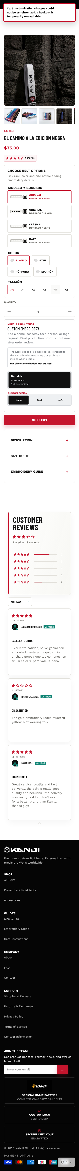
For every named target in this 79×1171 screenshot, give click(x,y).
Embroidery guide (27, 472)
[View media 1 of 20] (12, 116)
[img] (39, 616)
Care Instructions (16, 939)
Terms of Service (15, 1026)
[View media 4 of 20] (64, 116)
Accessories (12, 900)
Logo (60, 400)
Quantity (10, 302)
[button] (14, 158)
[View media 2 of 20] (29, 116)
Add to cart (39, 420)
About (8, 957)
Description (22, 440)
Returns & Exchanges (18, 1006)
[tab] (39, 380)
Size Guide (11, 918)
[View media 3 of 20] (47, 116)
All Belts (9, 880)
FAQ (7, 967)
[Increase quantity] (70, 312)
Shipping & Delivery (17, 996)
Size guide (20, 456)
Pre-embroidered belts (20, 890)
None (19, 400)
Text (39, 400)
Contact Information (18, 1036)
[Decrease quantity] (9, 312)
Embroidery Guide (16, 928)
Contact (9, 977)
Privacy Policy (13, 1016)
